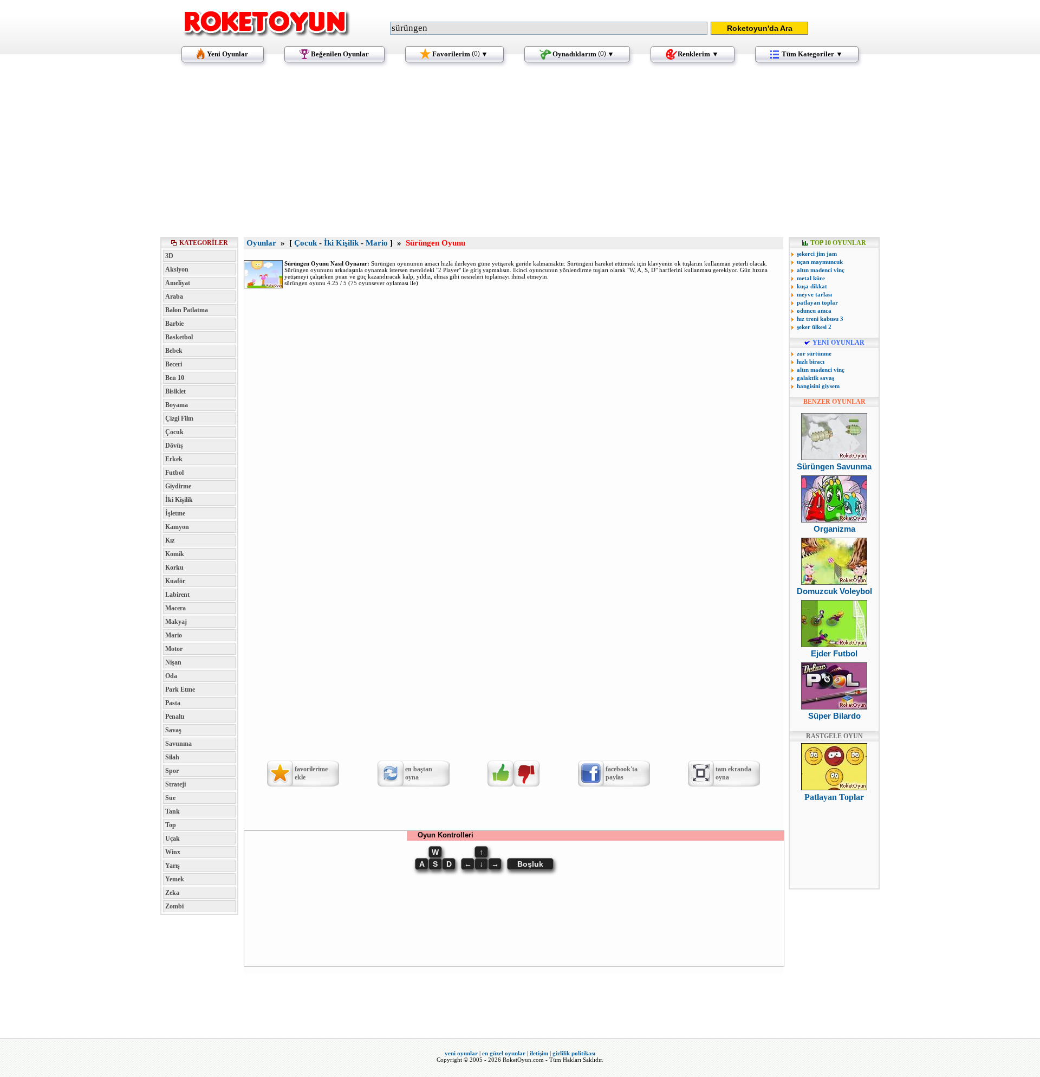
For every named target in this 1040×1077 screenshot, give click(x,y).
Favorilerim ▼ (460, 54)
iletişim (539, 1053)
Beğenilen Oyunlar (340, 54)
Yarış (172, 865)
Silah (172, 757)
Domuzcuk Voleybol (834, 591)
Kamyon (177, 527)
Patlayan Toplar (834, 797)
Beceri (173, 364)
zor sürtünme (814, 353)
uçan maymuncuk (820, 262)
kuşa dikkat (812, 286)
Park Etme (180, 689)
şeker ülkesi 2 (814, 327)
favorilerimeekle (311, 773)
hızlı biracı (810, 361)
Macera (175, 608)
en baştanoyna (418, 773)
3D (169, 256)
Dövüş (174, 445)
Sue (170, 798)
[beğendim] (500, 773)
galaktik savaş (815, 378)
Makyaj (176, 621)
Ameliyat (177, 283)
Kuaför (175, 581)
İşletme (175, 513)
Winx (172, 852)
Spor (172, 771)
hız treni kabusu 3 (820, 318)
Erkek (174, 459)
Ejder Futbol (834, 653)
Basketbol (179, 337)
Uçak (172, 838)
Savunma (178, 743)
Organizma (834, 528)
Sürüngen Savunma (834, 466)
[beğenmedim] (527, 773)
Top (170, 825)
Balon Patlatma (186, 310)
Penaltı (174, 716)
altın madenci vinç (820, 270)
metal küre (811, 278)
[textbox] (548, 28)
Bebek (174, 350)
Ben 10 (174, 378)
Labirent (177, 594)
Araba (174, 296)
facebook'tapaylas (622, 773)
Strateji (175, 784)
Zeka (172, 893)
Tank (172, 811)
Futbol (174, 472)
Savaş (173, 730)
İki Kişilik (179, 500)
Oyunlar (261, 242)
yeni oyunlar (461, 1053)
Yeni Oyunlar (227, 54)
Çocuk (174, 432)
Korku (174, 567)
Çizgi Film (179, 418)
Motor (174, 649)
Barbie (174, 323)
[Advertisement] (520, 154)
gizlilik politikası (573, 1053)
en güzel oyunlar (503, 1053)
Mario (173, 635)
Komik (174, 554)
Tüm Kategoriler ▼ (812, 54)
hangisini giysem (818, 386)
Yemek (174, 879)
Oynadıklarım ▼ (583, 54)
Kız (169, 540)
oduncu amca (814, 310)
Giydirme (178, 486)
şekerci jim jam (817, 253)
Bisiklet (175, 391)
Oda (171, 676)
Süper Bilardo (834, 715)
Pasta (172, 703)
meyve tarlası (814, 294)
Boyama (176, 405)
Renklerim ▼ (698, 54)
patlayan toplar (817, 302)
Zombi (174, 906)
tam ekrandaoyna (733, 773)
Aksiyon (176, 269)
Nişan (173, 662)
